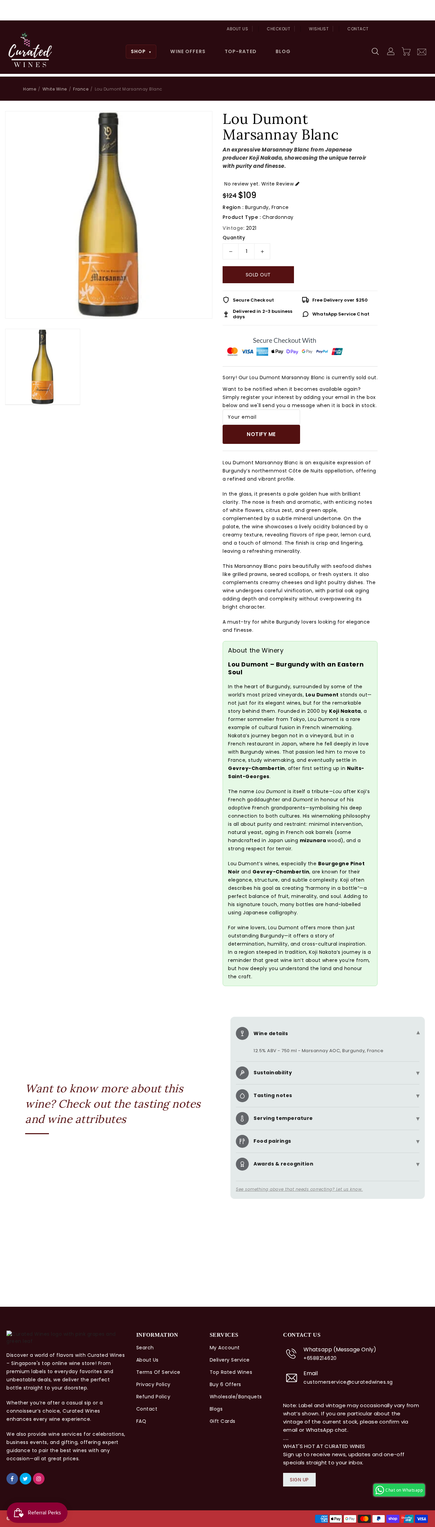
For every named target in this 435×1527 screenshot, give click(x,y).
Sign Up (299, 1479)
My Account (225, 1347)
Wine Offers (187, 51)
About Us (237, 29)
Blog (283, 51)
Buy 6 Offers (225, 1384)
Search (145, 1347)
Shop (141, 51)
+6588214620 (320, 1358)
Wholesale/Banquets (236, 1396)
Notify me (261, 434)
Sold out (258, 274)
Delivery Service (230, 1359)
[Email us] (422, 51)
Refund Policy (153, 1396)
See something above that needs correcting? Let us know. (299, 1189)
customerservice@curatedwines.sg (348, 1382)
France (80, 89)
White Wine (54, 89)
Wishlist (319, 29)
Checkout (278, 29)
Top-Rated (241, 51)
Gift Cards (223, 1421)
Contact (358, 29)
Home (29, 89)
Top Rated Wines (231, 1372)
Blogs (216, 1408)
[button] (376, 52)
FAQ (141, 1421)
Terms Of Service (158, 1372)
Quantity (234, 237)
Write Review (277, 183)
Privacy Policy (153, 1384)
